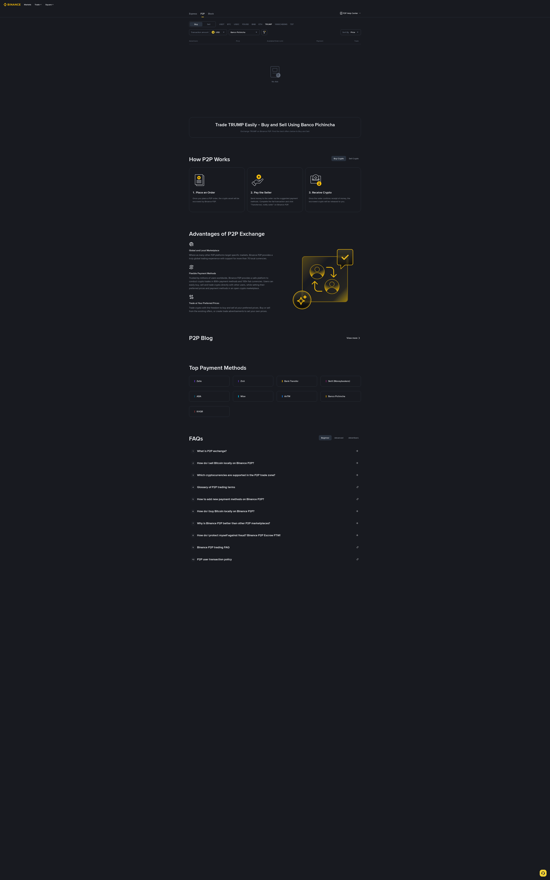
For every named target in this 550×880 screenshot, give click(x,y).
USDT (221, 24)
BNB (254, 24)
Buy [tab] (196, 24)
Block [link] (211, 13)
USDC (236, 24)
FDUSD (245, 24)
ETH (260, 24)
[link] (209, 381)
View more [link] (352, 337)
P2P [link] (203, 13)
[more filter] (264, 32)
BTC (229, 24)
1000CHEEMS (281, 24)
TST (292, 24)
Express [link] (193, 13)
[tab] (193, 13)
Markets (27, 4)
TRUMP (268, 24)
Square (48, 4)
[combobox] (218, 32)
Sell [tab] (208, 24)
